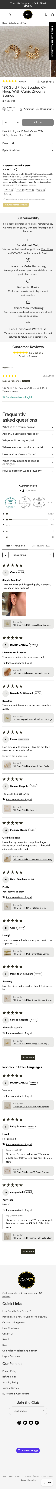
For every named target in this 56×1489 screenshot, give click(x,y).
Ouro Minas (47, 249)
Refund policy (8, 1476)
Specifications (11, 150)
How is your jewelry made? (19, 454)
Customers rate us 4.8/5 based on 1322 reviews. (22, 1294)
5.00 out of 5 (36, 353)
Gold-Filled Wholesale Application (19, 1350)
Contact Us (7, 1333)
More (49, 502)
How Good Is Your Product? (16, 1311)
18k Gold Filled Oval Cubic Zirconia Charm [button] (32, 1000)
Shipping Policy (10, 1382)
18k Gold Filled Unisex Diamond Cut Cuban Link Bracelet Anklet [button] (32, 673)
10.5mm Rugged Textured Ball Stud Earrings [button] (32, 719)
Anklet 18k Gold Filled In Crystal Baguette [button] (31, 1106)
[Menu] (3, 14)
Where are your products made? (22, 447)
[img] (9, 376)
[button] (9, 81)
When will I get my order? (18, 440)
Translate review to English (19, 397)
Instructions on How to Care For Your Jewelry (24, 1316)
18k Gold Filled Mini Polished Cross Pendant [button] (29, 907)
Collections (13, 22)
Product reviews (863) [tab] (15, 546)
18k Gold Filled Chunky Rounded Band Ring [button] (32, 859)
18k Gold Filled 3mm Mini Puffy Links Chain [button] (32, 1237)
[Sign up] (42, 1411)
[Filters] (5, 555)
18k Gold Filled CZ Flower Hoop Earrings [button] (31, 953)
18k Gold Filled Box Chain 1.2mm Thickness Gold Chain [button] (32, 766)
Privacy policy (20, 1476)
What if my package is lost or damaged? (20, 462)
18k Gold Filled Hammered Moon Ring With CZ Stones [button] (30, 1043)
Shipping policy (47, 1476)
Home (4, 22)
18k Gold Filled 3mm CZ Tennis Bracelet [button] (31, 1172)
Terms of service (33, 1476)
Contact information (28, 1480)
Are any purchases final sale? (20, 434)
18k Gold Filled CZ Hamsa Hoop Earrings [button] (31, 625)
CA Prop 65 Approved (13, 1322)
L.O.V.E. (23, 22)
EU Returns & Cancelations (15, 1393)
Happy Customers (11, 1356)
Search (5, 1339)
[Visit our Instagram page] (19, 1423)
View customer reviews (16, 205)
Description (9, 143)
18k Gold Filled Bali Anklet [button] (24, 810)
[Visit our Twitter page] (25, 1423)
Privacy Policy (9, 1371)
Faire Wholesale (10, 1328)
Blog (4, 1345)
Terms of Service (10, 1388)
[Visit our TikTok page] (37, 1423)
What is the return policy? (18, 427)
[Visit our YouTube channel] (31, 1423)
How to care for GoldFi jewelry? (22, 471)
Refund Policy (9, 1376)
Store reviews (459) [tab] (41, 546)
